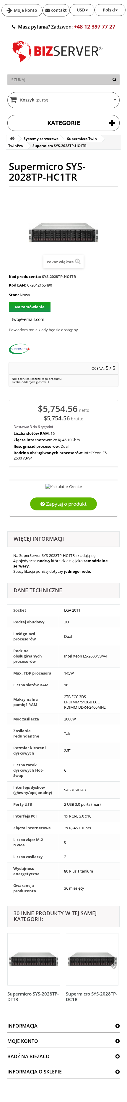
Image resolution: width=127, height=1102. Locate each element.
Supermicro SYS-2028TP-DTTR (33, 996)
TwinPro (15, 145)
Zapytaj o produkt (66, 503)
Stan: (14, 294)
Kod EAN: (17, 285)
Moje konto (25, 10)
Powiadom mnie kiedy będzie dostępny (43, 329)
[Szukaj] (114, 79)
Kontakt (59, 10)
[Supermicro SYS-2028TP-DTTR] (33, 959)
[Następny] (114, 966)
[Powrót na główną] (12, 138)
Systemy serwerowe (41, 138)
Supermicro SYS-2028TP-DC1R (91, 996)
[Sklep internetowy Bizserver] (57, 65)
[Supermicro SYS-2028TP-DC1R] (92, 959)
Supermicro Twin (82, 138)
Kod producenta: (25, 276)
